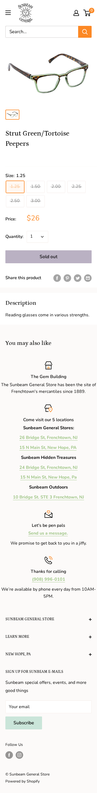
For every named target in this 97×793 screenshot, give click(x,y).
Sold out (48, 257)
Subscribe (23, 723)
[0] (87, 13)
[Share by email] (88, 278)
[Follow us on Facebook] (9, 755)
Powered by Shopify (22, 781)
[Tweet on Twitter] (77, 278)
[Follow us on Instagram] (19, 755)
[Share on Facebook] (57, 278)
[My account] (76, 13)
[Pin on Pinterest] (67, 278)
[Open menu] (8, 13)
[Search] (85, 32)
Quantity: (14, 237)
